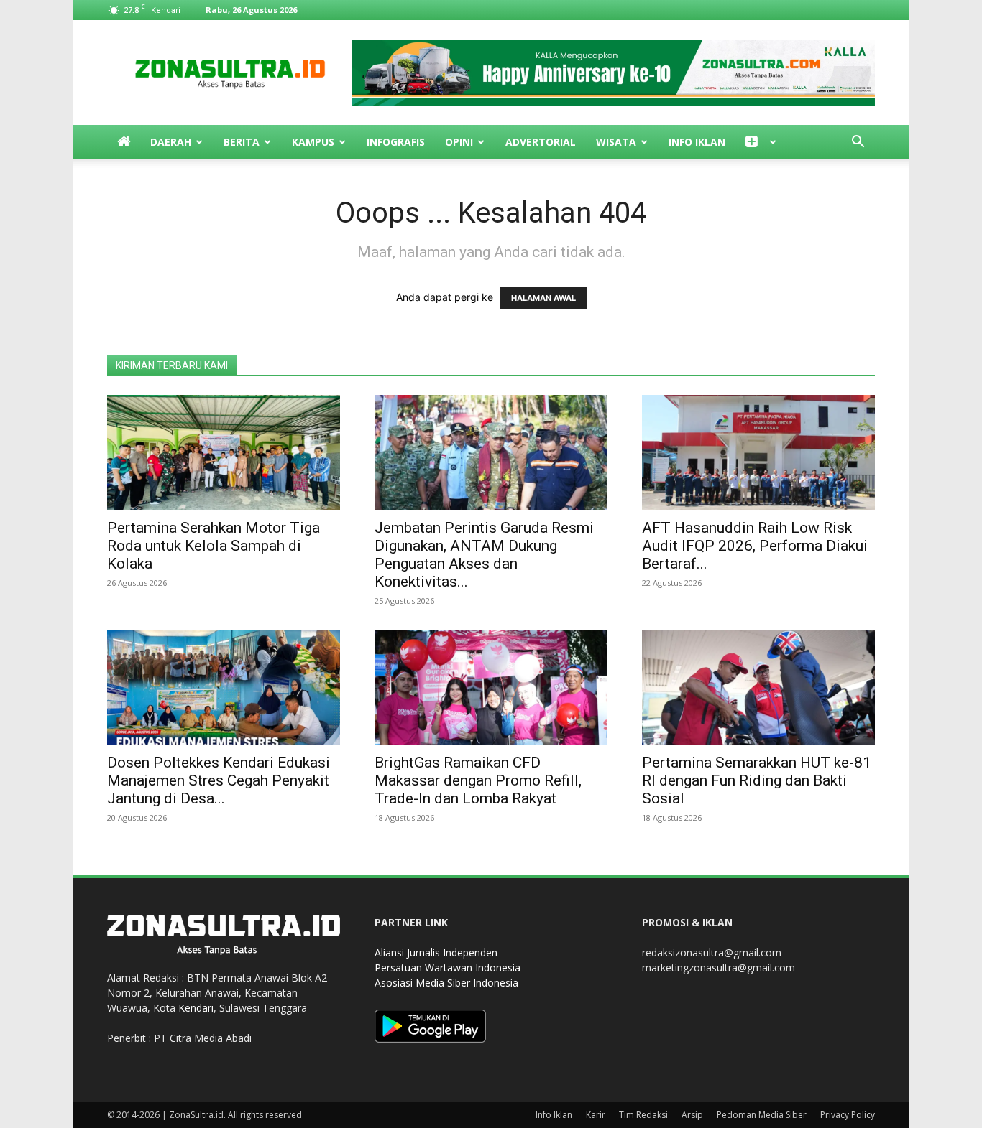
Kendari (196, 1008)
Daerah (170, 142)
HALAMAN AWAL (543, 298)
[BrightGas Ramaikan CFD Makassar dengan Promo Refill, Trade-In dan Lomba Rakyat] (491, 687)
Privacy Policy (847, 1115)
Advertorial (540, 142)
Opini (459, 142)
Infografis (396, 142)
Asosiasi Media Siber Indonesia (446, 982)
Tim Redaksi (643, 1115)
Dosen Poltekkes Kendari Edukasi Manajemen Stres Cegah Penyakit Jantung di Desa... (218, 780)
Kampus (313, 142)
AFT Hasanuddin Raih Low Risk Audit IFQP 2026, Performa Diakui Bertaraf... (755, 545)
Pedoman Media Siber (762, 1115)
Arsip (692, 1115)
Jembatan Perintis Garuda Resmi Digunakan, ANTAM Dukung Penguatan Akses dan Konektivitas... (484, 554)
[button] (857, 143)
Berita (242, 142)
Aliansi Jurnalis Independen (436, 952)
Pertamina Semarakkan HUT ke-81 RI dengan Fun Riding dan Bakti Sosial (756, 780)
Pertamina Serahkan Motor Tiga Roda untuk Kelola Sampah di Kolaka (213, 545)
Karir (595, 1115)
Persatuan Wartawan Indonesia (447, 967)
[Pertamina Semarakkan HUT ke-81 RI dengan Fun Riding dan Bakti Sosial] (758, 687)
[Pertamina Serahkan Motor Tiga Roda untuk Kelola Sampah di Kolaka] (223, 452)
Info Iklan (697, 142)
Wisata (616, 142)
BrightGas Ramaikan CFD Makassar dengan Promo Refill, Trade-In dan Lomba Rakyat (478, 780)
